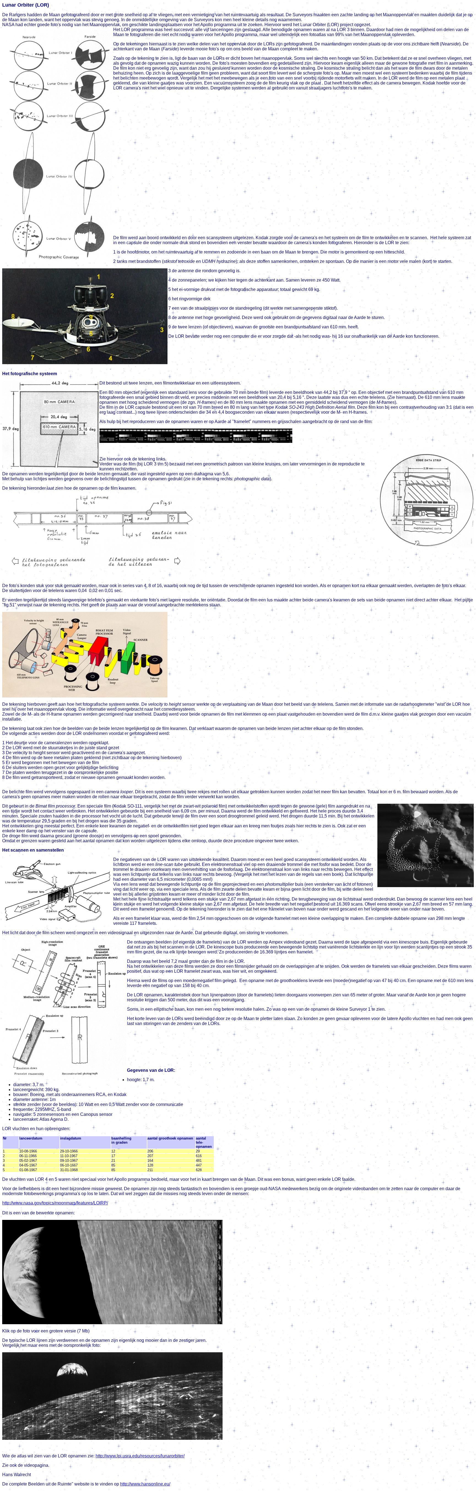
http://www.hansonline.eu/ (145, 1484)
